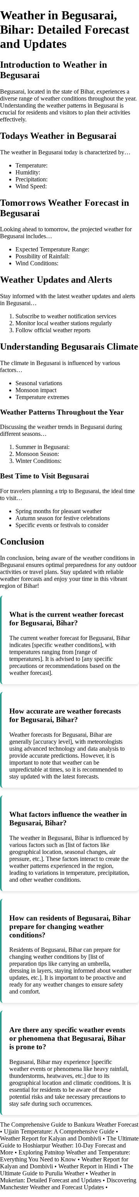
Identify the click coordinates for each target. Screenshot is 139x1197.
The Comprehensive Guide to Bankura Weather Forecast (69, 1124)
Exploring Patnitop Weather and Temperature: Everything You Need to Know (65, 1156)
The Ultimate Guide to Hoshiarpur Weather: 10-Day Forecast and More (69, 1145)
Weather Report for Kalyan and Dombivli (50, 1138)
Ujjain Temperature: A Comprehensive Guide (59, 1131)
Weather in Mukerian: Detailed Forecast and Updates (58, 1176)
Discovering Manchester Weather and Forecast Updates (68, 1183)
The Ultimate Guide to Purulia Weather (66, 1170)
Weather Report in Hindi (88, 1166)
